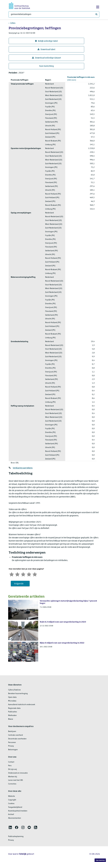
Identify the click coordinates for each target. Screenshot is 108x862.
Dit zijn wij (12, 769)
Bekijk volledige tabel (48, 41)
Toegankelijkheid (15, 807)
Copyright (12, 800)
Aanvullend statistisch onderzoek (21, 704)
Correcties (12, 784)
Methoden (12, 715)
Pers (10, 766)
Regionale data (14, 708)
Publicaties (12, 712)
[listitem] (10, 827)
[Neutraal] (23, 574)
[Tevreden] (29, 574)
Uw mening (100, 860)
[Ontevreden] (17, 574)
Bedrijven (12, 731)
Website (11, 796)
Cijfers (12, 23)
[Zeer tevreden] (35, 574)
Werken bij (12, 777)
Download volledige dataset (48, 58)
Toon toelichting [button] (46, 66)
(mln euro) (81, 78)
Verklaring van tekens (23, 468)
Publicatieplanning (15, 836)
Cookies (11, 803)
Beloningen (13, 750)
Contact (11, 762)
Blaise (10, 719)
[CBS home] (19, 5)
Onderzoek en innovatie (18, 773)
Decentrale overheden (17, 739)
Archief (11, 814)
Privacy (11, 746)
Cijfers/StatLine (14, 690)
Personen (12, 742)
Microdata (12, 701)
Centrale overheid (15, 735)
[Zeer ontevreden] (11, 574)
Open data (12, 697)
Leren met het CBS (15, 780)
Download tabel (48, 50)
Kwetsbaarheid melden (17, 811)
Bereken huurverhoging (18, 693)
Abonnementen (14, 818)
